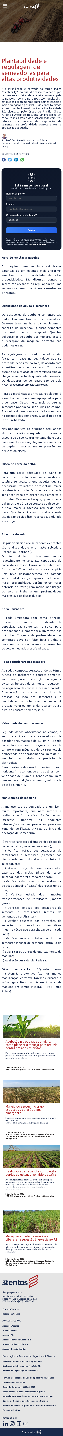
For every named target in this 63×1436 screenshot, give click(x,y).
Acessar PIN (8, 1335)
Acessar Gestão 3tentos (14, 1349)
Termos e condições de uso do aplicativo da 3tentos (28, 1378)
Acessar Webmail (10, 1326)
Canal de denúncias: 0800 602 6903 (18, 1387)
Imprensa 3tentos (11, 1314)
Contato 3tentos (10, 1309)
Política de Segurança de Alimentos (20, 1371)
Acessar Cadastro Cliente (15, 1344)
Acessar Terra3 (9, 1330)
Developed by (29, 1432)
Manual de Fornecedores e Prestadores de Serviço (27, 1396)
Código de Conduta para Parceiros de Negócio (25, 1401)
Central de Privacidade (13, 1382)
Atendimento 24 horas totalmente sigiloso (23, 1392)
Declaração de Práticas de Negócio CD (21, 1366)
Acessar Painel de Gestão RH (16, 1340)
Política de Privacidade (36, 244)
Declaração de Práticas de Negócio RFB (22, 1361)
